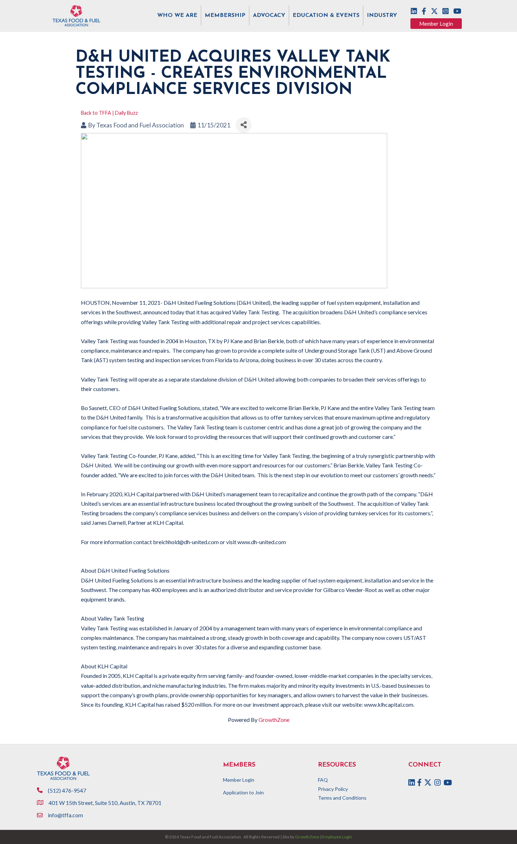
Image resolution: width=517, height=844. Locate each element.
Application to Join (243, 792)
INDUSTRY (382, 15)
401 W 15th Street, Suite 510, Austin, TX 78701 (105, 802)
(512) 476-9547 (67, 790)
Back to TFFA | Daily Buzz (109, 113)
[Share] (243, 125)
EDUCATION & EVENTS (326, 15)
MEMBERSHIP (225, 15)
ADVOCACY (269, 15)
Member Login (238, 780)
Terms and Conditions (342, 798)
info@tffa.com (65, 815)
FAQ (323, 780)
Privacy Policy (333, 789)
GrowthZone (273, 719)
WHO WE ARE (177, 15)
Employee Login (337, 836)
